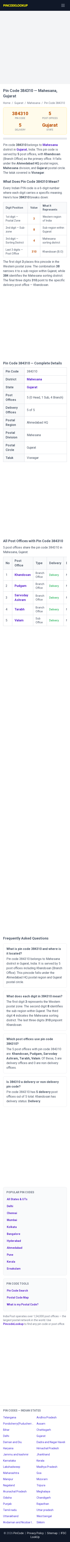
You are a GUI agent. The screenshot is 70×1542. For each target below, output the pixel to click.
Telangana (9, 1417)
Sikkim (41, 1522)
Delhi (10, 1206)
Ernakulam (14, 1268)
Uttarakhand (10, 1516)
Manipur (8, 1479)
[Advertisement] (35, 45)
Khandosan (23, 575)
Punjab (7, 1503)
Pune (10, 1254)
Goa (39, 1473)
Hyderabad (14, 1240)
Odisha (7, 1497)
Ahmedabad (14, 1247)
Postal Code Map (18, 1297)
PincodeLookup (13, 1323)
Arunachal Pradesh (15, 1491)
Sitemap (52, 1533)
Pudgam (20, 586)
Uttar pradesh (45, 1510)
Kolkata (12, 1227)
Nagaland (9, 1485)
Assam (41, 1423)
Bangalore (13, 1233)
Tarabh (19, 609)
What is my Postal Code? (22, 1304)
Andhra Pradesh (47, 1417)
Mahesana (50, 145)
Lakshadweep (11, 1466)
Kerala (11, 1261)
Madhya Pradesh (47, 1466)
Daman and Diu (12, 1442)
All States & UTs (17, 1199)
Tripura (41, 1485)
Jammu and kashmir (16, 1454)
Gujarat (22, 149)
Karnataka (9, 1460)
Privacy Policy (35, 1533)
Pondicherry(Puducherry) (18, 1423)
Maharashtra (11, 1473)
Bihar (6, 1429)
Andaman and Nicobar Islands (18, 1522)
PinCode (18, 1533)
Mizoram (42, 1479)
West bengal (44, 1516)
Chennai (12, 1213)
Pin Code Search (17, 1290)
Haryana (8, 1448)
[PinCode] (15, 5)
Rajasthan (43, 1503)
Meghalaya (43, 1491)
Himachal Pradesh (48, 1448)
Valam (19, 620)
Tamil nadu (10, 1510)
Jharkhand (43, 1454)
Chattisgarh (44, 1429)
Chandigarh (44, 1497)
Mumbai (12, 1220)
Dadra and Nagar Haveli (51, 1442)
